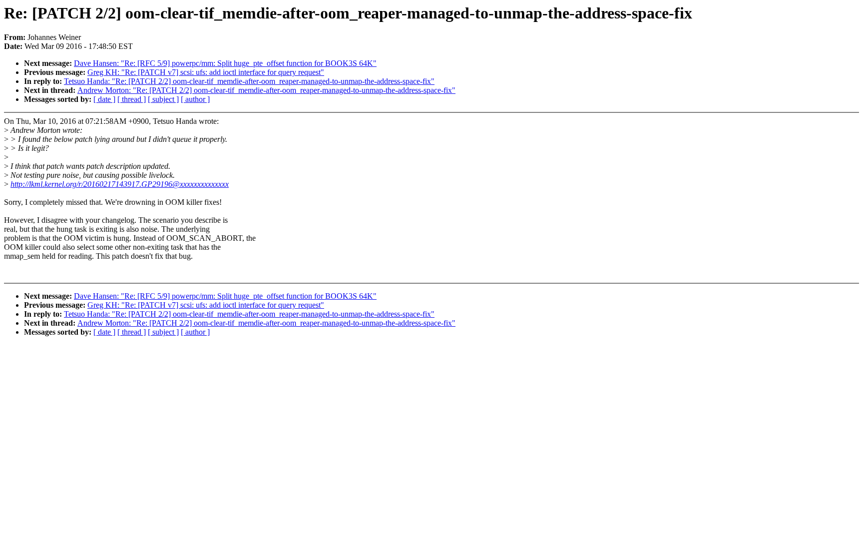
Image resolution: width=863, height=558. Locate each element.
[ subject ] (163, 99)
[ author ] (195, 99)
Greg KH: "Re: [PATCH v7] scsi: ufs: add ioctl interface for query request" (205, 72)
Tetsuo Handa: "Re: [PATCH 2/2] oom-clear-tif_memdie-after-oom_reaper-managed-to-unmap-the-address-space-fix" (249, 81)
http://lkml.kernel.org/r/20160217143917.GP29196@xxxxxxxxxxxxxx (119, 184)
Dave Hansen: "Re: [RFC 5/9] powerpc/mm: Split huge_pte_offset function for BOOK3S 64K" (225, 63)
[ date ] (104, 99)
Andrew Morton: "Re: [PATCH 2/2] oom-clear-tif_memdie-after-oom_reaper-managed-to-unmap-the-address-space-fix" (266, 90)
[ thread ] (131, 99)
